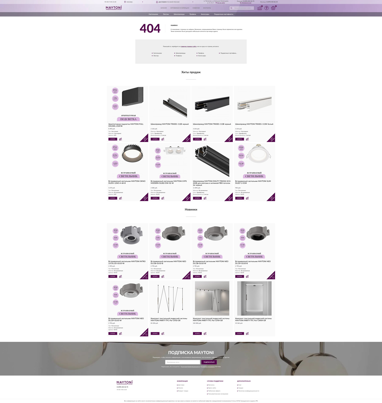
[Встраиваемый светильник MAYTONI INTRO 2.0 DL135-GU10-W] (127, 241)
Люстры (166, 14)
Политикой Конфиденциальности (190, 366)
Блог (239, 385)
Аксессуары (205, 14)
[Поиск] (231, 8)
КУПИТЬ (112, 139)
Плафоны (179, 55)
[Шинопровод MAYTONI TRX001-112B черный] (170, 104)
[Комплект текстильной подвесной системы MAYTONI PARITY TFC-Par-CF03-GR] (170, 298)
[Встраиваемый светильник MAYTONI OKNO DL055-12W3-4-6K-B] (127, 161)
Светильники (153, 14)
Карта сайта (212, 388)
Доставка (181, 385)
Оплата (180, 388)
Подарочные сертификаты (223, 14)
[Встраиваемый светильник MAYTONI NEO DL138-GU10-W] (212, 241)
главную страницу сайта (188, 46)
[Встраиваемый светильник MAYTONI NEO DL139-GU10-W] (127, 298)
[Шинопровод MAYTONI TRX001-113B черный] (212, 104)
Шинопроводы (179, 14)
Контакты (207, 8)
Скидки (240, 388)
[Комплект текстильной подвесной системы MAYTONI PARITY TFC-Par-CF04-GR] (212, 298)
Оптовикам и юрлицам (179, 8)
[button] (245, 2)
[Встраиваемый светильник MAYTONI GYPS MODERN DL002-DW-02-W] (170, 161)
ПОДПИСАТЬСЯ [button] (209, 362)
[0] (273, 8)
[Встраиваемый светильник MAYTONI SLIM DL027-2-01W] (254, 161)
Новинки (196, 8)
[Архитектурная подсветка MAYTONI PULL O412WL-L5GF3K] (127, 104)
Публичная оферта (214, 391)
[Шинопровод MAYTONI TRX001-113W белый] (254, 104)
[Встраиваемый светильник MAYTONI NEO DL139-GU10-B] (254, 241)
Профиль (193, 14)
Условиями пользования (208, 366)
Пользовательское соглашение (218, 394)
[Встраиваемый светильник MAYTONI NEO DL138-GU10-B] (170, 241)
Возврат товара (183, 391)
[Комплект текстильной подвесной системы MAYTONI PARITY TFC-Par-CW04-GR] (254, 298)
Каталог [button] (164, 8)
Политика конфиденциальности (248, 391)
